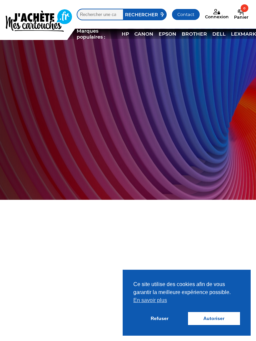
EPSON (167, 34)
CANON (143, 34)
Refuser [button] (159, 318)
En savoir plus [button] (150, 300)
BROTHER (194, 34)
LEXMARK (243, 34)
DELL (219, 34)
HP (125, 34)
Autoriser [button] (213, 318)
